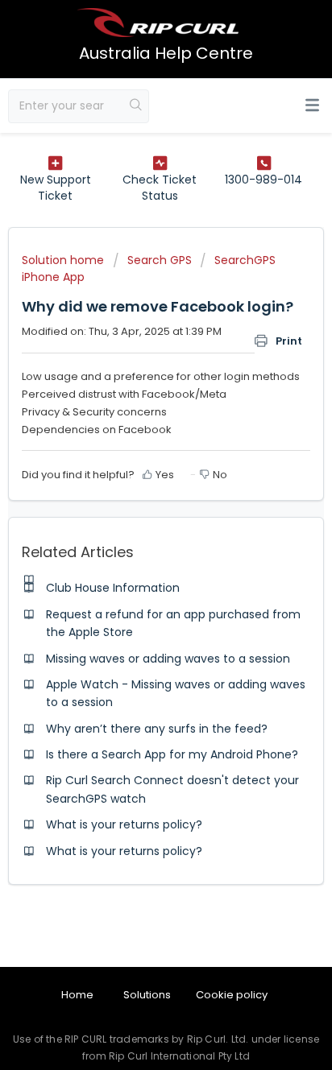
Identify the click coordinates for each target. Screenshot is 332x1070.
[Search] (136, 106)
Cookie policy (232, 994)
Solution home (64, 260)
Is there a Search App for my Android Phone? (172, 754)
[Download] (136, 528)
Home (77, 994)
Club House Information (113, 588)
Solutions (147, 994)
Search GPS (159, 260)
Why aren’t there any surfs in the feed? (157, 729)
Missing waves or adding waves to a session (168, 659)
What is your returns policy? (124, 824)
